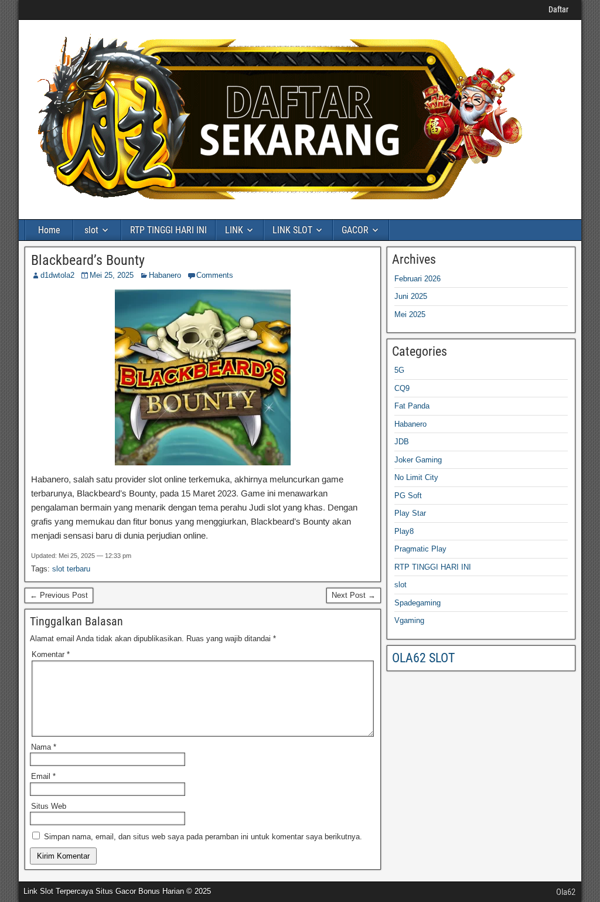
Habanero (165, 275)
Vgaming (409, 620)
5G (399, 370)
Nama (43, 747)
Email (43, 776)
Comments (214, 275)
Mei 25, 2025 (112, 275)
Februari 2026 (417, 278)
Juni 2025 (410, 296)
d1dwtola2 (57, 275)
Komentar (51, 654)
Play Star (410, 513)
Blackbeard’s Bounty (88, 260)
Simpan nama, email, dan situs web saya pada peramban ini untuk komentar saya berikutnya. (203, 836)
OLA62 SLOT (423, 658)
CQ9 (402, 388)
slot (91, 230)
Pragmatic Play (420, 548)
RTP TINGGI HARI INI (168, 230)
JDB (401, 441)
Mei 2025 (409, 314)
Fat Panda (411, 405)
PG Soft (408, 495)
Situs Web (48, 806)
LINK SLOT (292, 230)
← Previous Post (59, 595)
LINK (234, 230)
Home (49, 230)
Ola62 (565, 892)
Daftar (558, 9)
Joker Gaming (418, 459)
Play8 (404, 531)
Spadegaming (417, 602)
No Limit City (416, 477)
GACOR (355, 230)
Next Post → (354, 595)
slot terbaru (71, 568)
